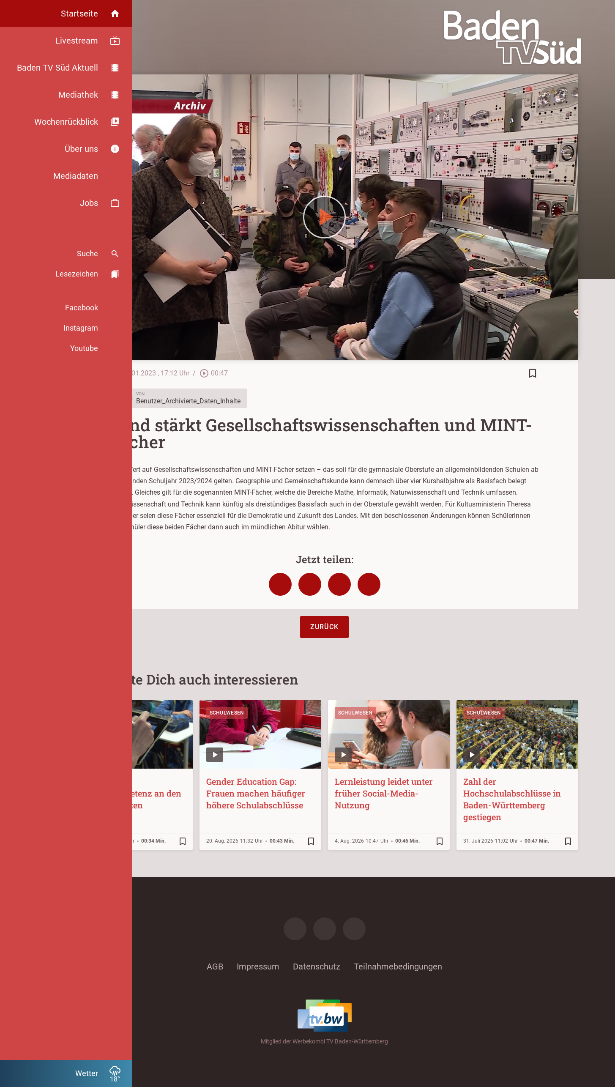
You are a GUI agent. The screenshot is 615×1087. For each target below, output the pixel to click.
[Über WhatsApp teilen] (339, 584)
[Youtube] (354, 928)
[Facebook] (295, 928)
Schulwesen (227, 713)
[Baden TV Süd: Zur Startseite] (512, 37)
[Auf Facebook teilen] (280, 584)
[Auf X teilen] (309, 584)
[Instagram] (324, 928)
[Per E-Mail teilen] (369, 584)
